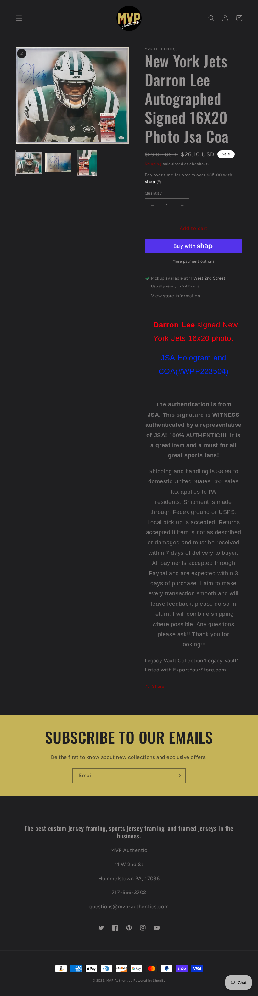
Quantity (153, 193)
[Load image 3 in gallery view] (87, 163)
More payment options (193, 261)
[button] (19, 18)
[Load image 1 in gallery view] (29, 163)
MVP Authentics (119, 980)
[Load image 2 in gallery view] (58, 163)
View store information (175, 295)
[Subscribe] (178, 775)
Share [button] (158, 686)
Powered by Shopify (149, 980)
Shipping (153, 164)
